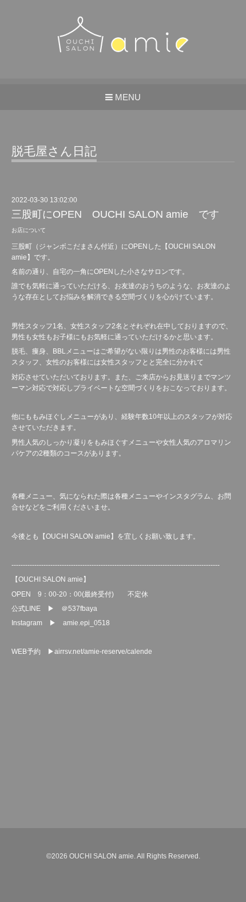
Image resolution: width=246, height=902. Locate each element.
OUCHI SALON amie (101, 856)
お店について (28, 230)
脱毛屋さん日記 (54, 151)
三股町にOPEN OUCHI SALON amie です (115, 214)
